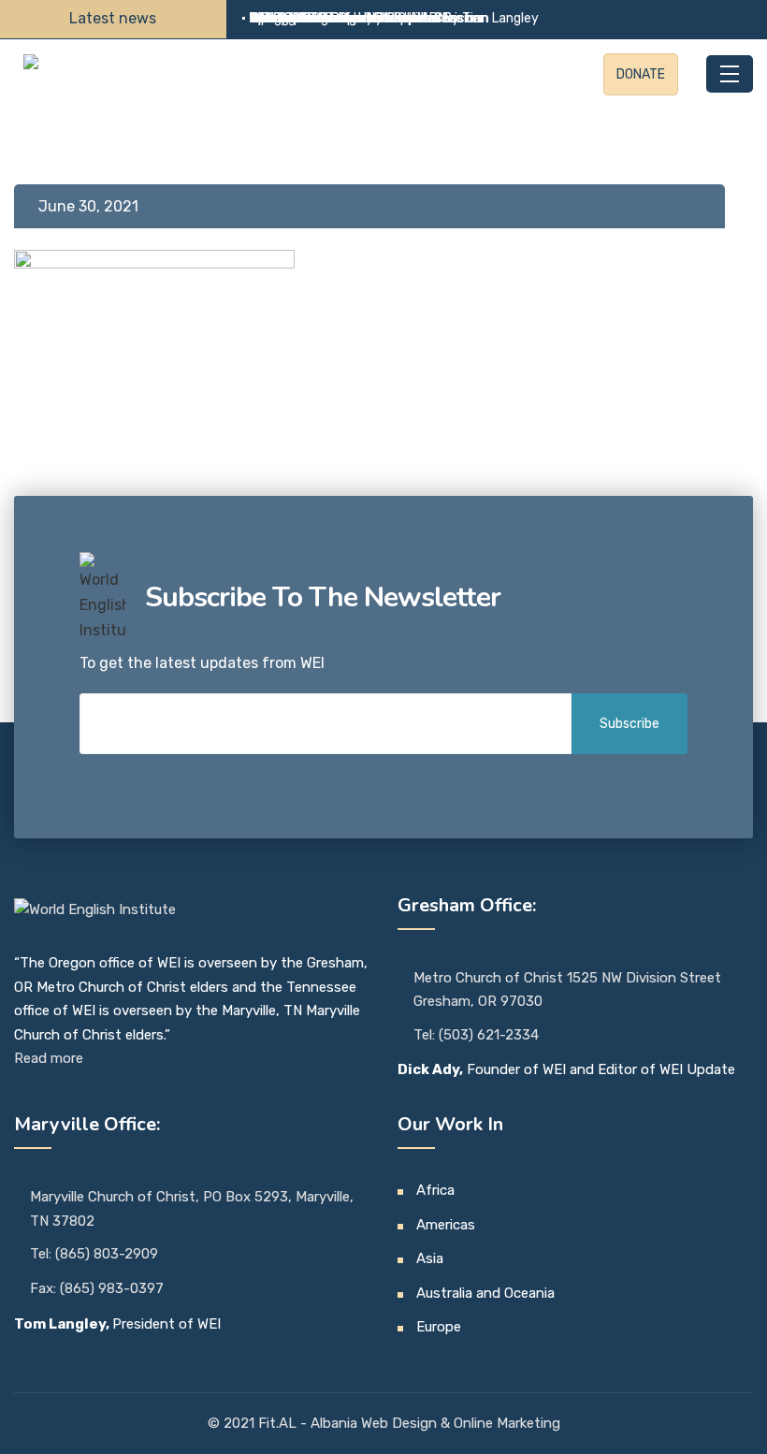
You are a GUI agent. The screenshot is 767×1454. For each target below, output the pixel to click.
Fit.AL (279, 1423)
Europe (438, 1326)
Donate (640, 74)
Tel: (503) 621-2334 (476, 1034)
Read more (48, 1058)
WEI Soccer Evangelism (319, 18)
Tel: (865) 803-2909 (94, 1253)
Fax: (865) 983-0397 (97, 1288)
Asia (429, 1258)
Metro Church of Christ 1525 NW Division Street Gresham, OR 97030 (567, 990)
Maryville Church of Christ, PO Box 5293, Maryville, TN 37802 (192, 1208)
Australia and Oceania (485, 1293)
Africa (435, 1190)
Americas (445, 1224)
